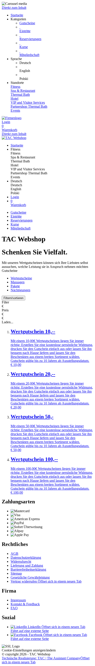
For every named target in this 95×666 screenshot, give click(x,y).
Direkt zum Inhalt (14, 7)
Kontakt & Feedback (25, 604)
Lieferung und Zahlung (27, 565)
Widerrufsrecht (21, 561)
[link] (56, 63)
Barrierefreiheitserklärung (28, 569)
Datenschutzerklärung (26, 557)
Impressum (18, 600)
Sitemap (16, 573)
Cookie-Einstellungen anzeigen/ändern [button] (29, 650)
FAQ (14, 608)
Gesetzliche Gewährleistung (30, 577)
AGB (14, 553)
